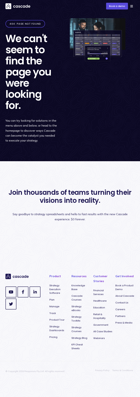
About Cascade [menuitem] (124, 296)
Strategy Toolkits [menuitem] (76, 318)
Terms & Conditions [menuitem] (122, 370)
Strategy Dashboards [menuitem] (56, 328)
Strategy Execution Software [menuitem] (55, 289)
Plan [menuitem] (52, 299)
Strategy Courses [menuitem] (76, 329)
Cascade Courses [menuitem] (77, 297)
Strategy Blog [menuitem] (79, 338)
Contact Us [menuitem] (121, 302)
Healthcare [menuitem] (100, 301)
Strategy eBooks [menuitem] (76, 308)
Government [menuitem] (100, 325)
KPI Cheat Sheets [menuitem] (77, 346)
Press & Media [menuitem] (123, 322)
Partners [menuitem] (120, 316)
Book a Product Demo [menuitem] (124, 287)
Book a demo (117, 6)
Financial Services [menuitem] (98, 292)
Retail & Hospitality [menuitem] (99, 316)
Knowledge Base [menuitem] (78, 287)
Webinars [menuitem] (99, 338)
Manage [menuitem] (54, 306)
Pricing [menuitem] (53, 337)
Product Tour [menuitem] (57, 320)
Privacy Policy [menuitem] (102, 370)
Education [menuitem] (99, 307)
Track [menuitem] (52, 313)
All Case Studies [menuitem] (102, 331)
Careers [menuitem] (120, 309)
